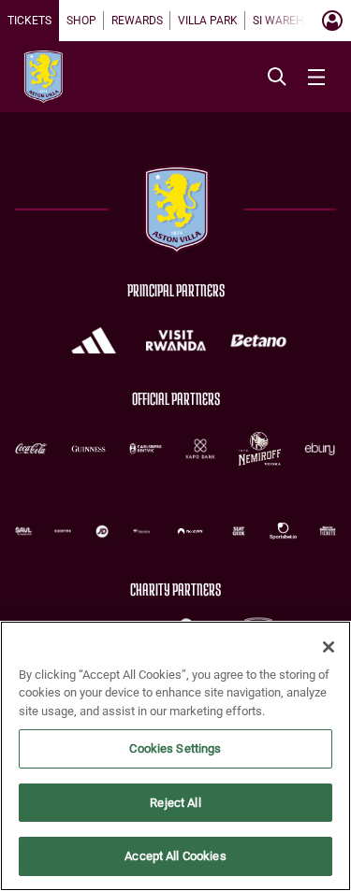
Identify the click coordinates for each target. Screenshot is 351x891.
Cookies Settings (175, 748)
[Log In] (332, 20)
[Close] (328, 647)
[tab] (29, 20)
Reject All (175, 803)
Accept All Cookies (175, 856)
